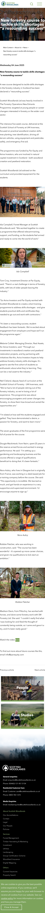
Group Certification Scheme (14, 856)
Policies (6, 829)
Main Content (8, 47)
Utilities (6, 849)
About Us (18, 47)
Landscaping (8, 852)
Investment (7, 845)
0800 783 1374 (15, 795)
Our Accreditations (10, 815)
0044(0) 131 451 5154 (17, 783)
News (25, 47)
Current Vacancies (10, 871)
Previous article (7, 670)
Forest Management (11, 838)
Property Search (9, 875)
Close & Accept (11, 907)
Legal (5, 822)
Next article (40, 670)
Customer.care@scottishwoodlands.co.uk (24, 791)
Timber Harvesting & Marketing (15, 842)
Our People (7, 826)
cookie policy (7, 898)
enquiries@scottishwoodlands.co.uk (22, 780)
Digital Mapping (9, 863)
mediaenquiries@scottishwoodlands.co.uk (24, 805)
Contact (6, 819)
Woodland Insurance (11, 859)
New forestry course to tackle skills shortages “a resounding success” (19, 53)
